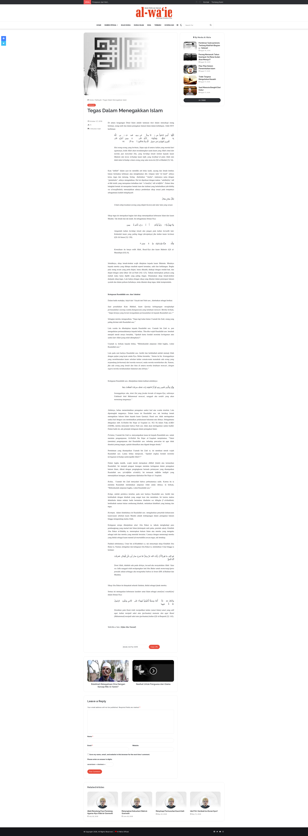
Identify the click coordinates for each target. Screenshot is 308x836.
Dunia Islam (139, 25)
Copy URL (154, 647)
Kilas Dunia (126, 25)
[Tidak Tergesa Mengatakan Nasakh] (190, 80)
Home (98, 25)
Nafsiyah (98, 100)
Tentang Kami (217, 2)
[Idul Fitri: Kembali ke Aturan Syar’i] (205, 800)
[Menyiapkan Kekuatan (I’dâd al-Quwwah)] (137, 800)
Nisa (149, 25)
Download (169, 25)
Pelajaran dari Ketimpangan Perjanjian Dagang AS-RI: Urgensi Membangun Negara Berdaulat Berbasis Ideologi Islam (141, 2)
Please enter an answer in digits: (99, 759)
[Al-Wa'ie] (154, 13)
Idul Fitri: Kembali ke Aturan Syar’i (204, 811)
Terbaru (157, 25)
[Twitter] (3, 43)
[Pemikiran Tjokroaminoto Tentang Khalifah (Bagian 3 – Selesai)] (190, 46)
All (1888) (202, 100)
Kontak (206, 2)
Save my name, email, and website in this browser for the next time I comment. (119, 754)
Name (90, 736)
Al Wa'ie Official (123, 832)
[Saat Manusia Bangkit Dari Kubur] (190, 90)
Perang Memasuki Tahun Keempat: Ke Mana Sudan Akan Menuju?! (209, 57)
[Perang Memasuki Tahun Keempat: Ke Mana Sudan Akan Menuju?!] (190, 57)
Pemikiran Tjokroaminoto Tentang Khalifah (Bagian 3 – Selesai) (209, 45)
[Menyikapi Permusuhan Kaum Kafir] (171, 800)
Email (90, 745)
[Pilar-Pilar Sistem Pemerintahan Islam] (190, 69)
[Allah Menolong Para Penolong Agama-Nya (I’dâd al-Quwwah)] (102, 800)
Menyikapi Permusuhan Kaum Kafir (170, 811)
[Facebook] (3, 38)
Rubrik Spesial (110, 25)
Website (135, 745)
